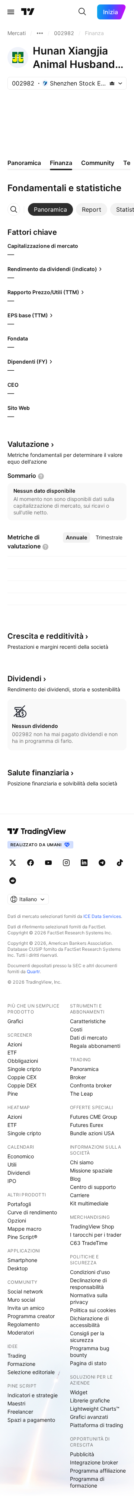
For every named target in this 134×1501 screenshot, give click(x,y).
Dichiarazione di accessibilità (89, 1321)
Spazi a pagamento (31, 1420)
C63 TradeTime (89, 1243)
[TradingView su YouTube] (48, 862)
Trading (16, 1355)
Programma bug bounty (89, 1351)
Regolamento (23, 1324)
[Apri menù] (10, 11)
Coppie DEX (21, 1085)
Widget (78, 1392)
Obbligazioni (22, 1061)
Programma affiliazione (98, 1470)
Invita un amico (25, 1308)
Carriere (79, 1195)
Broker (78, 1077)
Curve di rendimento (32, 1212)
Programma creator (31, 1316)
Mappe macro (24, 1229)
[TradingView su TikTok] (120, 862)
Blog (75, 1178)
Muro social (21, 1299)
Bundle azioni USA (92, 1133)
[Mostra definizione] (41, 476)
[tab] (50, 209)
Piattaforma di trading (96, 1425)
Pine (12, 1093)
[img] (112, 83)
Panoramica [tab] (24, 162)
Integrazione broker (94, 1462)
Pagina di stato (88, 1363)
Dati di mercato (88, 1037)
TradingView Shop (92, 1226)
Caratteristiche (88, 1021)
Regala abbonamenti (95, 1046)
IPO (11, 1181)
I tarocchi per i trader (95, 1234)
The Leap (81, 1093)
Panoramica (84, 1069)
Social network (25, 1291)
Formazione (21, 1364)
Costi (76, 1029)
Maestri (16, 1403)
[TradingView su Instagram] (66, 862)
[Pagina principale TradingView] (28, 12)
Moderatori (20, 1332)
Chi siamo (81, 1162)
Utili (11, 1164)
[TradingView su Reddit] (12, 880)
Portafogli (19, 1204)
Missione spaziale (91, 1170)
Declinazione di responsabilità (88, 1283)
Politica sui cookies (93, 1310)
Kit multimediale (89, 1203)
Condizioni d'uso (90, 1272)
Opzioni (16, 1220)
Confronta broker (91, 1085)
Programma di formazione (87, 1482)
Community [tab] (97, 162)
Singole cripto (24, 1069)
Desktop (17, 1268)
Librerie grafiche (90, 1400)
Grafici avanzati (89, 1417)
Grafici (15, 1021)
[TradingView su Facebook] (30, 862)
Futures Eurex (86, 1125)
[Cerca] (82, 11)
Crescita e (45, 636)
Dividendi (18, 1173)
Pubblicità (82, 1454)
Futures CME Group (93, 1117)
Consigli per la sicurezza (87, 1336)
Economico (20, 1156)
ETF (12, 1052)
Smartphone (22, 1260)
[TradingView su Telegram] (102, 862)
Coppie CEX (21, 1077)
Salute (38, 772)
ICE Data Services (102, 916)
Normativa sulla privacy (89, 1298)
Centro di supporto (93, 1187)
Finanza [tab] (61, 162)
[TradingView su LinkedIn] (84, 862)
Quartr (33, 971)
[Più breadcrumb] (39, 33)
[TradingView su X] (12, 862)
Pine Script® (22, 1237)
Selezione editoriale (31, 1372)
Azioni (14, 1044)
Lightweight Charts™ (94, 1408)
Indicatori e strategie (32, 1395)
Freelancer (20, 1411)
